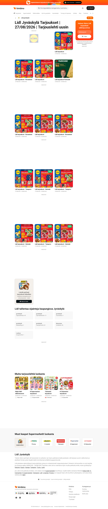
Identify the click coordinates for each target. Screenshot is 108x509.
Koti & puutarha (46, 13)
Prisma (51, 473)
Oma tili (91, 8)
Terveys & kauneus (66, 13)
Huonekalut (55, 13)
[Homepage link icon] (38, 479)
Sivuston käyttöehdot (59, 506)
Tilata (90, 18)
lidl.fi (24, 475)
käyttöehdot (80, 43)
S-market (46, 473)
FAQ (70, 489)
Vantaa (27, 467)
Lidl (41, 473)
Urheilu (75, 13)
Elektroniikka (36, 13)
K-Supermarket (27, 473)
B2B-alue (85, 494)
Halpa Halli (86, 471)
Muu (80, 13)
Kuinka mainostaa (85, 490)
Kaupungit (72, 497)
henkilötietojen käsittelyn (87, 43)
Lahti (43, 467)
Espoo (22, 467)
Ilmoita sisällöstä (74, 494)
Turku (39, 467)
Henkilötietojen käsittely (71, 506)
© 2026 (35, 506)
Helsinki (17, 467)
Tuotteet (85, 13)
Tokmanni (36, 473)
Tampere (33, 467)
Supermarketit (27, 13)
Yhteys (71, 492)
